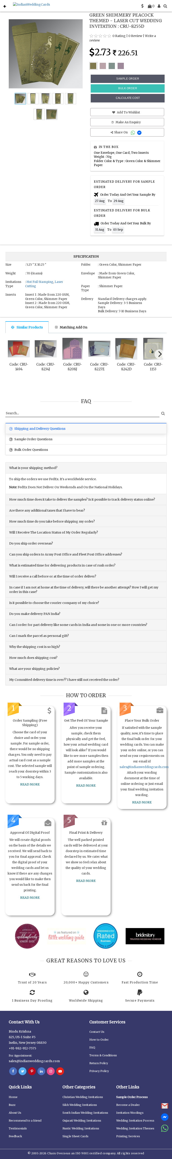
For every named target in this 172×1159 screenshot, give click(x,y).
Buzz (12, 1105)
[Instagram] (50, 1071)
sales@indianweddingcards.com (144, 767)
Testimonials (18, 1128)
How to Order (99, 1039)
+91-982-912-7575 (22, 1048)
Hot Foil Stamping (39, 282)
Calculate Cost (128, 98)
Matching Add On (73, 327)
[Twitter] (22, 1071)
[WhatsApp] (133, 132)
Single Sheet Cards (75, 1136)
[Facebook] (13, 1071)
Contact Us (96, 1031)
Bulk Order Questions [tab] (31, 450)
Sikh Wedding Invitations (79, 1105)
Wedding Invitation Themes (135, 1128)
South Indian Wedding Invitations (85, 1112)
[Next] (159, 354)
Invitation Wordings (130, 1112)
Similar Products (30, 327)
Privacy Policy (99, 1071)
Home (13, 1097)
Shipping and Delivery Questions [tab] (39, 429)
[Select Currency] (142, 6)
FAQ (92, 1047)
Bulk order (127, 88)
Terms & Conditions (103, 1055)
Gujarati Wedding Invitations (81, 1120)
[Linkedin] (41, 1071)
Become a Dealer (128, 1105)
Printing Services (128, 1136)
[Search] (165, 6)
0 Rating (119, 36)
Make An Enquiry (128, 122)
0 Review (135, 36)
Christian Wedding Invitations (82, 1097)
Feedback (15, 1136)
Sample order (127, 78)
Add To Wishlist (128, 112)
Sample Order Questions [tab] (33, 439)
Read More (30, 784)
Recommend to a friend (25, 1120)
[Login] (159, 6)
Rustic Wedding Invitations (80, 1128)
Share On (121, 132)
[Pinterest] (32, 1071)
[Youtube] (60, 1071)
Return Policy (98, 1063)
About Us (15, 1112)
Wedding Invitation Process (135, 1120)
